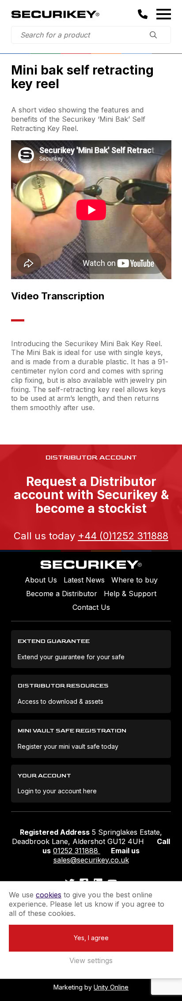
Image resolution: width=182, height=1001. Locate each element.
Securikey (55, 14)
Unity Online (111, 987)
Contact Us (91, 607)
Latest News (84, 579)
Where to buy (134, 579)
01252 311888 (76, 850)
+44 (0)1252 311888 (123, 536)
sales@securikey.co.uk (91, 859)
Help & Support (130, 593)
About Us (41, 579)
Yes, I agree (91, 937)
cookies (48, 894)
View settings (91, 960)
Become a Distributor (61, 593)
